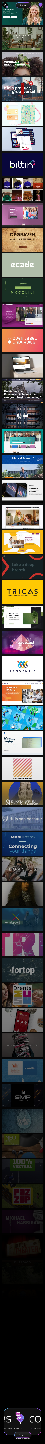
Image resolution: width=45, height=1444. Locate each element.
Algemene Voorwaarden (22, 1438)
